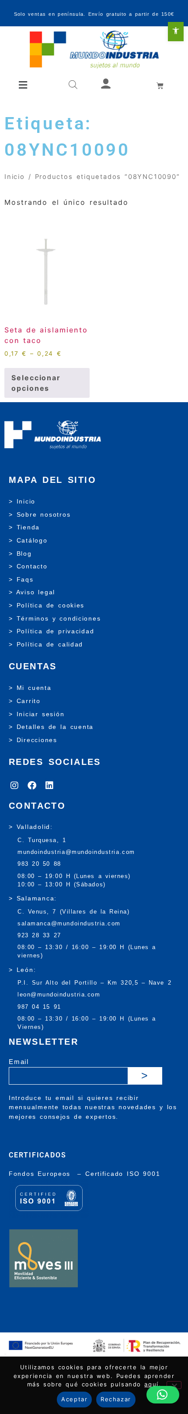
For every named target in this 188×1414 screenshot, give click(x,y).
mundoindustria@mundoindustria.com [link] (76, 852)
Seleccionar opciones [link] (36, 383)
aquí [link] (151, 1384)
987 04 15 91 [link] (39, 1006)
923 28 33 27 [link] (39, 935)
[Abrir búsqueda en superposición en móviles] (73, 85)
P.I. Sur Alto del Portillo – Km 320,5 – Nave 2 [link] (94, 982)
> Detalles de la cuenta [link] (51, 726)
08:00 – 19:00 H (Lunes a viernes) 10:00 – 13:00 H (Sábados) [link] (74, 880)
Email (19, 1061)
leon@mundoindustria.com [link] (58, 994)
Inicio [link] (14, 177)
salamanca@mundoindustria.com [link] (69, 923)
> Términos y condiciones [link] (55, 618)
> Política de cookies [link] (46, 605)
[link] (176, 31)
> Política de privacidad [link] (51, 631)
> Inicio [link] (22, 501)
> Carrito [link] (25, 700)
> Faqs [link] (21, 579)
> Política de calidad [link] (46, 644)
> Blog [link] (20, 553)
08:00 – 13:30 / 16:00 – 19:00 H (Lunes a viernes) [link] (86, 951)
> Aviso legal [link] (32, 592)
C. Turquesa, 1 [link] (41, 840)
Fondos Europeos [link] (41, 1173)
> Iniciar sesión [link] (36, 714)
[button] (23, 85)
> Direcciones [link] (33, 739)
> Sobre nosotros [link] (39, 514)
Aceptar (74, 1399)
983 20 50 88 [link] (39, 864)
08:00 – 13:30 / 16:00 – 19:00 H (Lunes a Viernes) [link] (86, 1022)
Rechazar (116, 1399)
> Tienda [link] (24, 527)
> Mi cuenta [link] (30, 687)
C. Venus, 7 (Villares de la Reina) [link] (73, 911)
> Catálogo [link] (28, 540)
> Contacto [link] (28, 566)
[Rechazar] (174, 1385)
